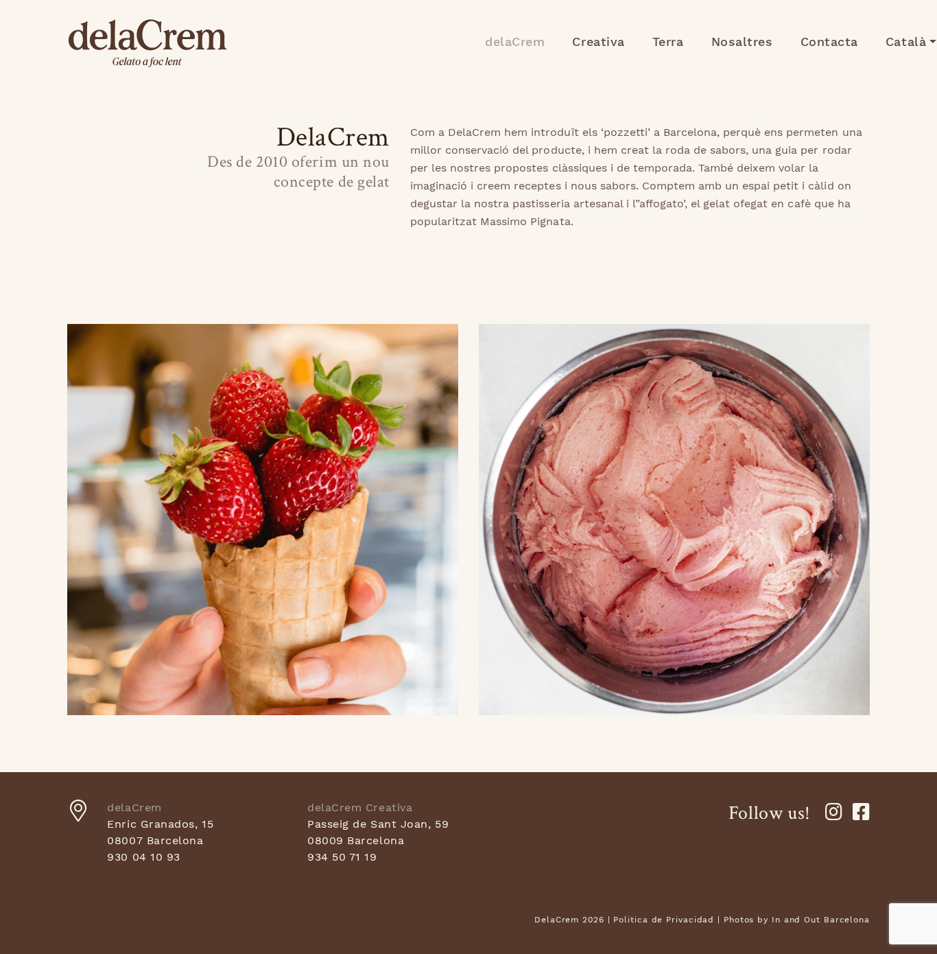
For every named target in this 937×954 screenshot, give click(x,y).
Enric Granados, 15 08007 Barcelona (160, 832)
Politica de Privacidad (663, 919)
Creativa (598, 41)
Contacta (829, 41)
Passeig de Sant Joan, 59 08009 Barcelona (378, 832)
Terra (668, 41)
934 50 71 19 (342, 856)
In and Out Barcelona (821, 919)
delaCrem (147, 43)
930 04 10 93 (143, 856)
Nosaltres (742, 41)
